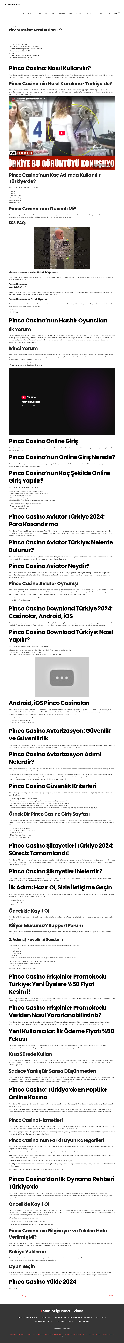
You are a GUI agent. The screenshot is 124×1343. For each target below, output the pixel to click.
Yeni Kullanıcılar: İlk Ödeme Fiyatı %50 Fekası (25, 964)
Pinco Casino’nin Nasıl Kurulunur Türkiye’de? (24, 46)
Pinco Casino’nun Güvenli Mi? (20, 51)
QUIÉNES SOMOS (64, 1321)
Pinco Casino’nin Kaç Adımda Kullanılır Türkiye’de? (26, 49)
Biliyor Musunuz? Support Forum (21, 835)
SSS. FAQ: (13, 53)
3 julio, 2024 (12, 26)
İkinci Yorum (14, 312)
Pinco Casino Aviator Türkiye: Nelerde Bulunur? (25, 504)
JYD (62, 1336)
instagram (66, 1329)
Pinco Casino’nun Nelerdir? (19, 44)
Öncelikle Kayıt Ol (16, 833)
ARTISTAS (101, 1318)
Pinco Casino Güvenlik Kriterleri (20, 720)
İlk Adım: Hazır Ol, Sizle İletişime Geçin (22, 830)
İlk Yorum (13, 310)
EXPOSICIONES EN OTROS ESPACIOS (73, 1318)
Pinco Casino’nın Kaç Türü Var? (22, 58)
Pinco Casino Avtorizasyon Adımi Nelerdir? (24, 718)
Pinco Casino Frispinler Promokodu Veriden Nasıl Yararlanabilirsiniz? (32, 961)
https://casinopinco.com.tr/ (42, 1155)
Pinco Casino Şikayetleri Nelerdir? (21, 828)
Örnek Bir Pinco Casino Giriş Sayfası (22, 722)
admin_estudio (13, 1296)
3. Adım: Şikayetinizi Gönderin (20, 837)
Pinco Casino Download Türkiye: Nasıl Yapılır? (25, 598)
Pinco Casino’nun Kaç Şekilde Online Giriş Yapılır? (26, 365)
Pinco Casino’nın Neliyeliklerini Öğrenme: (25, 55)
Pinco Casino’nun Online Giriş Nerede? (22, 363)
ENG (115, 13)
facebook (57, 1329)
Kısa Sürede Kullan (16, 966)
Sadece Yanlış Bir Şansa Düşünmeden (23, 968)
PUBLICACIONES (43, 1321)
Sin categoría (24, 1296)
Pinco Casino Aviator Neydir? (20, 506)
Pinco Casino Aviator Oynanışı (20, 508)
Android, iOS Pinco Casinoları (20, 600)
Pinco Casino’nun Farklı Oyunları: (23, 60)
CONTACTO (83, 1321)
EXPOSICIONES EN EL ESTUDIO (34, 1318)
